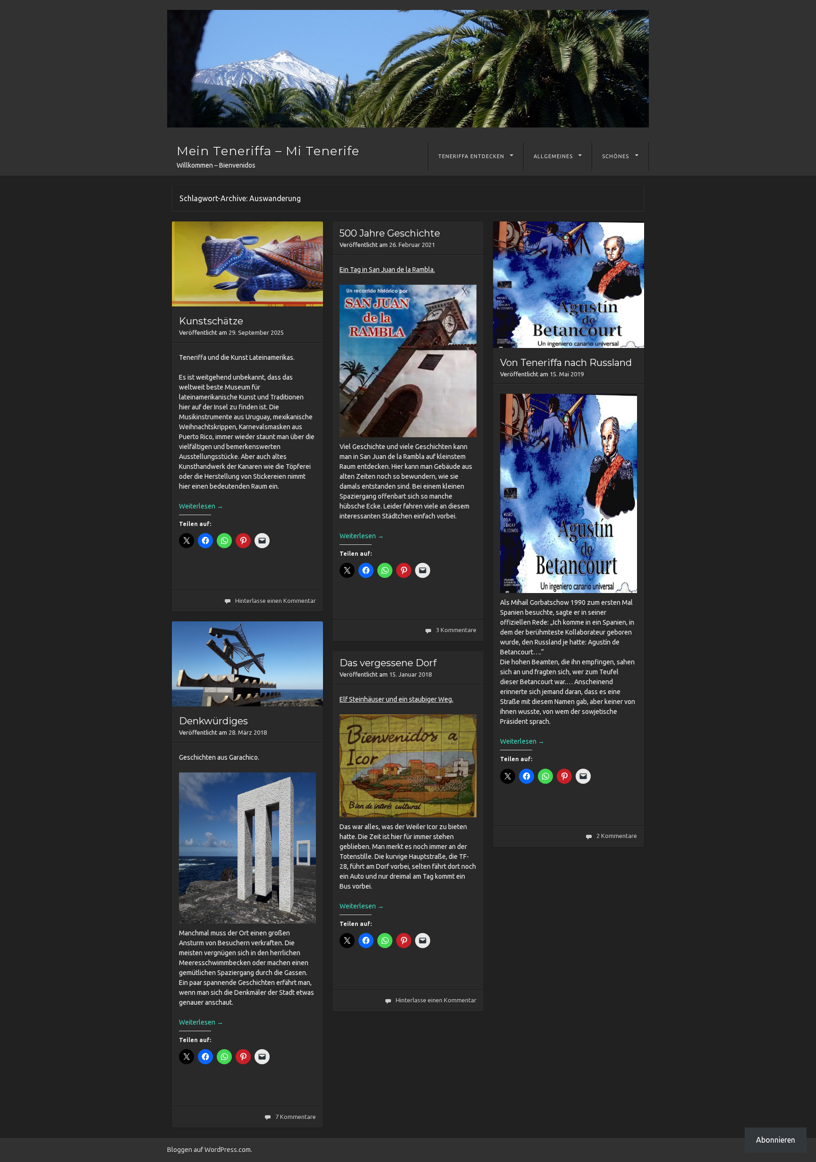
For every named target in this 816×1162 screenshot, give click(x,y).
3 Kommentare (456, 630)
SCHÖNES (615, 156)
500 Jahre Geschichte (390, 233)
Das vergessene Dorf (388, 663)
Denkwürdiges (213, 721)
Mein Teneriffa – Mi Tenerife (268, 151)
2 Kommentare (616, 835)
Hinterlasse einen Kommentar (275, 600)
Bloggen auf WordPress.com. (209, 1150)
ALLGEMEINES (553, 156)
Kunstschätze (211, 321)
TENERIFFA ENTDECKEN (471, 156)
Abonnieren (775, 1140)
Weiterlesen (201, 506)
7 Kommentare (295, 1116)
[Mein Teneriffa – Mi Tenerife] (408, 68)
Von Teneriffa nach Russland (566, 362)
